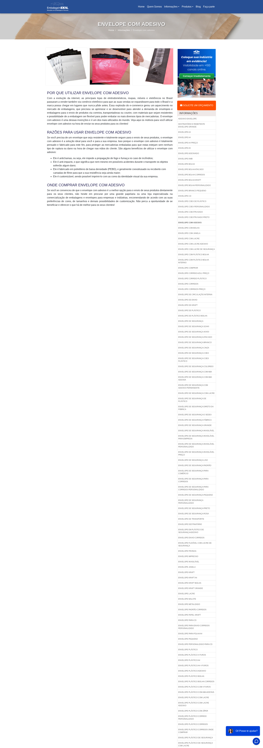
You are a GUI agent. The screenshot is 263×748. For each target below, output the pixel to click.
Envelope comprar (188, 268)
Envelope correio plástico (192, 279)
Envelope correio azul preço (193, 273)
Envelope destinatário (190, 524)
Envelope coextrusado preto (193, 217)
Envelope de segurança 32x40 (193, 326)
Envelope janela (187, 567)
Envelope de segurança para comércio (193, 472)
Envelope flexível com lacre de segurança (195, 544)
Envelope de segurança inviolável (196, 431)
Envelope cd (184, 196)
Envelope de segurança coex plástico (193, 359)
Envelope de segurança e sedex (195, 415)
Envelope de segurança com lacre (196, 393)
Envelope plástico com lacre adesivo (193, 704)
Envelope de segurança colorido (195, 366)
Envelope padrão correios (192, 610)
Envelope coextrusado (190, 212)
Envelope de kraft (188, 305)
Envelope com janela (189, 233)
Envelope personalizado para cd (195, 644)
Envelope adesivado (188, 153)
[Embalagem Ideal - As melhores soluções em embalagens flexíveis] (57, 6)
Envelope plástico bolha (191, 676)
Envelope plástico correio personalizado (192, 717)
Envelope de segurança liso (193, 460)
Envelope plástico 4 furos (192, 655)
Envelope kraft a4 (187, 578)
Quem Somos (154, 6)
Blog (198, 6)
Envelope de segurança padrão (194, 465)
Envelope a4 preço (188, 143)
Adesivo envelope (187, 119)
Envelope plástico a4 (189, 660)
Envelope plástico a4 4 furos (193, 666)
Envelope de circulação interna (195, 294)
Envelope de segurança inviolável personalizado (196, 445)
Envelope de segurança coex (193, 353)
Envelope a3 (184, 132)
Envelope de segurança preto (194, 508)
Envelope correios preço (191, 289)
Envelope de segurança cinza (193, 348)
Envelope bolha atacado (190, 169)
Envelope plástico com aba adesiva (196, 692)
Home (142, 7)
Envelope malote (187, 599)
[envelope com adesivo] (66, 66)
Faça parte (209, 6)
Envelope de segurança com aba (195, 372)
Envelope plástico (188, 650)
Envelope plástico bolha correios (196, 681)
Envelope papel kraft (189, 615)
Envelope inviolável (188, 562)
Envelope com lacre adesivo (193, 244)
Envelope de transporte (191, 519)
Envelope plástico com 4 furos (194, 687)
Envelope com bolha (189, 228)
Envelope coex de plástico (192, 201)
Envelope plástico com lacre (193, 697)
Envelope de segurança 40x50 (193, 332)
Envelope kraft (186, 572)
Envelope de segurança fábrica (195, 420)
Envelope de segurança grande (195, 425)
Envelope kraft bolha (189, 583)
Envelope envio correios (191, 538)
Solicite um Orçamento (197, 105)
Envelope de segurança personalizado (190, 501)
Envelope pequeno (188, 639)
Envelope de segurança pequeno (195, 495)
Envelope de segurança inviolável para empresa (196, 437)
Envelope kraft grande (190, 588)
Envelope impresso (188, 556)
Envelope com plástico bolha (193, 254)
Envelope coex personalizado (194, 207)
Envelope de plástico (189, 310)
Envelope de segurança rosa (193, 514)
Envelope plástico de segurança (195, 738)
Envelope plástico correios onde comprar (196, 731)
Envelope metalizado (189, 604)
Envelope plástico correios (193, 724)
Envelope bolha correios (191, 175)
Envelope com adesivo (190, 223)
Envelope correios (188, 284)
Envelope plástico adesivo (192, 671)
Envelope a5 (184, 148)
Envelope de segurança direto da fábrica (196, 408)
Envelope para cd (187, 620)
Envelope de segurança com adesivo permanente (193, 386)
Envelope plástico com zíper (193, 711)
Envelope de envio (187, 300)
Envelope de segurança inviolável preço (196, 453)
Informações (170, 6)
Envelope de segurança (190, 321)
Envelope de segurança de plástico (192, 399)
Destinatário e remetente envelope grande (191, 125)
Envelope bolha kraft (189, 180)
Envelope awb (185, 159)
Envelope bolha (186, 164)
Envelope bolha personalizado (194, 185)
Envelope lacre (186, 594)
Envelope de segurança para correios (193, 480)
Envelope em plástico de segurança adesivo (191, 531)
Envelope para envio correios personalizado (194, 627)
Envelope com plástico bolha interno (193, 261)
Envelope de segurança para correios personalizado (193, 488)
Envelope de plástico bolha (192, 316)
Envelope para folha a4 (190, 634)
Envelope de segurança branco (195, 342)
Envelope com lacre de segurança (196, 249)
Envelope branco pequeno (192, 191)
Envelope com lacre (189, 239)
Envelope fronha (187, 551)
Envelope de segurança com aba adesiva (195, 378)
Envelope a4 (184, 137)
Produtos (186, 6)
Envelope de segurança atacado (195, 337)
